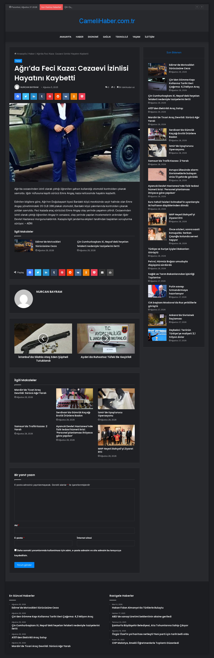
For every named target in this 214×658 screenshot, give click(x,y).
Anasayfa (65, 36)
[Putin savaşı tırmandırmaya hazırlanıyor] (157, 291)
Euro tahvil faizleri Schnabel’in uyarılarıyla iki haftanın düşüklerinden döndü (173, 203)
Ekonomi (93, 36)
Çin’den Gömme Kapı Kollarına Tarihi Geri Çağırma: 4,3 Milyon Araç (184, 83)
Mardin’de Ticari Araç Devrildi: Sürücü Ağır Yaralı (30, 391)
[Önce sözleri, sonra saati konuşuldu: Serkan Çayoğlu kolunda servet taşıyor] (157, 234)
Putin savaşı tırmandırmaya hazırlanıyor (178, 290)
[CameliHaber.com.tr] (107, 21)
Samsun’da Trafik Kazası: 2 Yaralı (30, 428)
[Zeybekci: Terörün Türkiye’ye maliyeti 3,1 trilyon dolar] (157, 334)
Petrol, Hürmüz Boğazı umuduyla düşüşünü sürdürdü (168, 263)
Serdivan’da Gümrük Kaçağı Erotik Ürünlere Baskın (73, 414)
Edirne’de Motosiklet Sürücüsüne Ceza (181, 66)
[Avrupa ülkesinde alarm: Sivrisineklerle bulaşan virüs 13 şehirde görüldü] (157, 174)
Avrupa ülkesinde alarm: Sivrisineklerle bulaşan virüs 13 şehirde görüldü (184, 173)
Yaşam (136, 36)
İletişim (149, 36)
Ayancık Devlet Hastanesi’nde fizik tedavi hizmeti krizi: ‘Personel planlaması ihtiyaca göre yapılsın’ (74, 431)
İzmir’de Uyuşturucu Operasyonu (110, 414)
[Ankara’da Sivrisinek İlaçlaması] (157, 319)
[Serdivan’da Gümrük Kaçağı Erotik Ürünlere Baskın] (74, 398)
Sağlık (107, 36)
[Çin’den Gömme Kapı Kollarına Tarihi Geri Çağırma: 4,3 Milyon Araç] (157, 84)
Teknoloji (122, 36)
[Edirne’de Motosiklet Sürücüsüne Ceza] (24, 246)
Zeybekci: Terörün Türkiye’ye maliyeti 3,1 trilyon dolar (182, 333)
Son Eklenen (174, 52)
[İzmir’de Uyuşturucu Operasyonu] (116, 398)
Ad (16, 525)
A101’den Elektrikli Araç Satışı (165, 108)
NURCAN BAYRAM (29, 87)
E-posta (19, 537)
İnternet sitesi (84, 537)
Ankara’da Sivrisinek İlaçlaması (181, 316)
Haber (79, 36)
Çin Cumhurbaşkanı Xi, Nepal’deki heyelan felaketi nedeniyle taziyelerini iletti (104, 7)
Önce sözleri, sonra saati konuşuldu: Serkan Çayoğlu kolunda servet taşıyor (184, 235)
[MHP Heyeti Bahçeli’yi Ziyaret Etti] (116, 435)
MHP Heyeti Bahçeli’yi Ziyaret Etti (115, 450)
